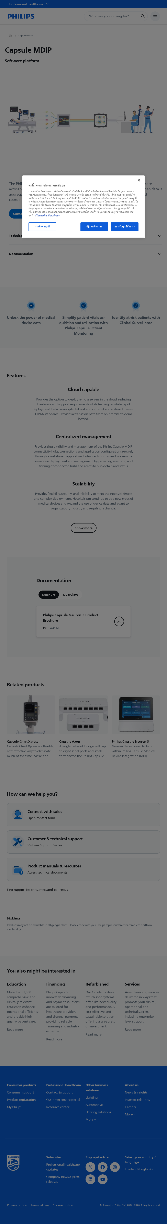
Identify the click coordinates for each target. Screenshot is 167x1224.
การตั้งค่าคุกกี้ (42, 226)
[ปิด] (138, 180)
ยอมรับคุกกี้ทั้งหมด (124, 226)
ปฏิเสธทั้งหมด (94, 226)
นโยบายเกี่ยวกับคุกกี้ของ (47, 215)
